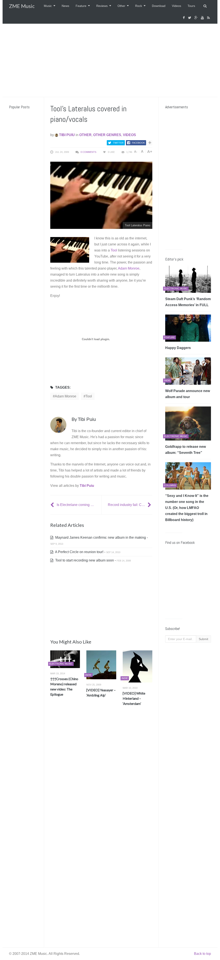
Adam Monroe (128, 268)
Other (121, 6)
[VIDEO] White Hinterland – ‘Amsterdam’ (134, 698)
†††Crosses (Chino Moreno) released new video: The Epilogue (64, 686)
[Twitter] (190, 18)
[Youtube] (203, 18)
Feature (81, 6)
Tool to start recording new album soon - (92, 560)
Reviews (102, 6)
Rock (138, 6)
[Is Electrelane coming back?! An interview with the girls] (52, 505)
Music (48, 6)
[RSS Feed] (209, 18)
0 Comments (88, 152)
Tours (191, 6)
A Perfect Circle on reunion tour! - (87, 552)
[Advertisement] (110, 60)
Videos (176, 6)
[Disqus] (101, 773)
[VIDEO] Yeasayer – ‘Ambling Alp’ (101, 692)
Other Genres (107, 135)
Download (158, 6)
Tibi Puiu (66, 135)
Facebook (138, 142)
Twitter (118, 142)
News (65, 6)
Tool (114, 250)
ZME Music (22, 6)
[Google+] (196, 18)
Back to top (202, 953)
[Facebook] (184, 18)
